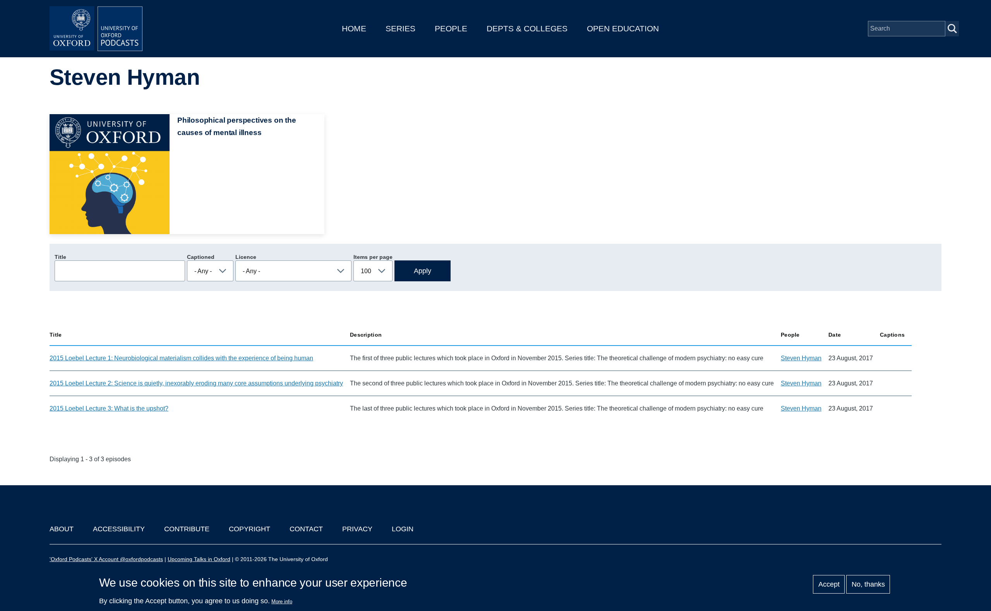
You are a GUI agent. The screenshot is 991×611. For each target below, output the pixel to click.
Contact (306, 529)
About (62, 529)
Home (354, 28)
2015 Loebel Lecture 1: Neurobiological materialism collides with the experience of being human (181, 358)
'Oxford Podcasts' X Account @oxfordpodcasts (106, 559)
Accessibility (119, 529)
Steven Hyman (801, 358)
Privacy (357, 529)
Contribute (186, 529)
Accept (829, 584)
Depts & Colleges (527, 28)
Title (60, 257)
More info (281, 601)
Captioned (200, 257)
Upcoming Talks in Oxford (199, 559)
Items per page (373, 257)
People (451, 28)
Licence (245, 257)
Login (402, 529)
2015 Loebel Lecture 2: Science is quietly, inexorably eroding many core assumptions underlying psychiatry (196, 383)
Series (400, 28)
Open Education (623, 28)
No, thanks (868, 584)
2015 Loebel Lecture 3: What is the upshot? (109, 408)
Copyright (249, 529)
